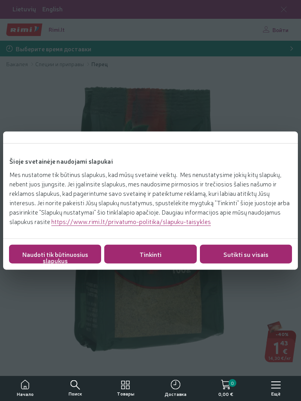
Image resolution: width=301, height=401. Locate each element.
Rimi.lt (57, 29)
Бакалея (17, 63)
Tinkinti (150, 253)
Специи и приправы (60, 63)
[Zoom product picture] (284, 351)
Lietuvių (24, 9)
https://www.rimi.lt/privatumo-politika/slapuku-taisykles (131, 221)
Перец (99, 63)
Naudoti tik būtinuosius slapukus (55, 256)
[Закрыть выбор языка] (283, 9)
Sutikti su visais (245, 253)
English (52, 9)
